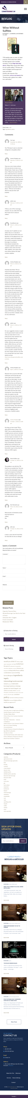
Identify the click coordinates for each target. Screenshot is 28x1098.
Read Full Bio (13, 122)
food (5, 779)
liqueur (5, 790)
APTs (10, 694)
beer (5, 762)
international (6, 668)
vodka (5, 805)
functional (15, 668)
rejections (10, 668)
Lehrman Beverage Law (8, 9)
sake (10, 127)
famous (19, 668)
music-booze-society (17, 692)
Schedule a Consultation (8, 2)
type (22, 668)
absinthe (6, 757)
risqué (16, 688)
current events (13, 697)
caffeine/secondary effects (10, 690)
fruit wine (6, 781)
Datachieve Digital (14, 1088)
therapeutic (6, 670)
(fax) (13, 1051)
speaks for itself (9, 688)
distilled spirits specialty (10, 774)
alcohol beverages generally (11, 761)
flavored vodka (7, 777)
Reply (6, 153)
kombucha (6, 789)
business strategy (15, 686)
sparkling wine (7, 802)
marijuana (6, 794)
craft (19, 688)
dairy (13, 694)
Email (4, 576)
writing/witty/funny (13, 670)
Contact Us (7, 1057)
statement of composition (15, 666)
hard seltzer (7, 785)
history (18, 661)
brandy (5, 764)
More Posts (14, 1022)
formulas (11, 700)
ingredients (8, 129)
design (15, 700)
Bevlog (10, 884)
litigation (6, 700)
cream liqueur (7, 768)
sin (8, 694)
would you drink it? (10, 661)
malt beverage (7, 792)
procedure (20, 697)
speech (8, 666)
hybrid (13, 673)
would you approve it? (10, 702)
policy (13, 129)
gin (4, 783)
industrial (6, 787)
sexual (5, 684)
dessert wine (7, 770)
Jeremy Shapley (14, 419)
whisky (5, 807)
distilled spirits (7, 772)
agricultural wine (8, 759)
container (17, 694)
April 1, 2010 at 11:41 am (16, 369)
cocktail (6, 766)
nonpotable (6, 796)
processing (11, 692)
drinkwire (9, 684)
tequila (5, 804)
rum (5, 798)
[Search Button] (25, 2)
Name (4, 568)
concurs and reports (15, 75)
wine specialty (7, 811)
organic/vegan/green (7, 664)
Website (5, 584)
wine (5, 809)
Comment (5, 554)
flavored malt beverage (9, 775)
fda (4, 666)
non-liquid (14, 664)
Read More (6, 900)
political (19, 700)
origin (21, 661)
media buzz (19, 664)
